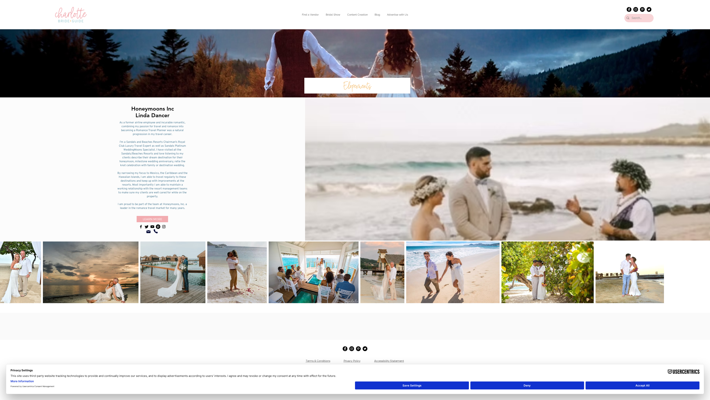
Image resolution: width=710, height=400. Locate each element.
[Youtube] (152, 226)
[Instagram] (635, 9)
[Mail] (148, 231)
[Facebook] (629, 9)
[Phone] (155, 231)
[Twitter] (649, 9)
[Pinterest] (642, 9)
